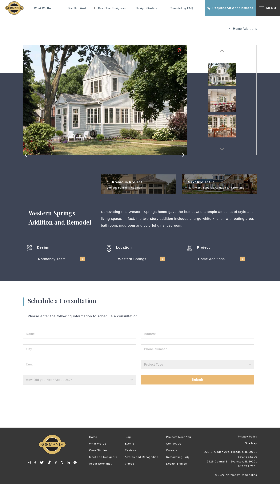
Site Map (251, 443)
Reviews (130, 450)
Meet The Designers (112, 8)
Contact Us (173, 443)
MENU (271, 8)
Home (93, 436)
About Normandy (100, 463)
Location (124, 247)
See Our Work (77, 8)
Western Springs (132, 259)
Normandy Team (52, 259)
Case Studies (98, 450)
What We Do (42, 8)
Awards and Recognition (141, 456)
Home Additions (244, 28)
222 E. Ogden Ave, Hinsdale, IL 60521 (230, 451)
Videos (129, 463)
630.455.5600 (247, 456)
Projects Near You (178, 436)
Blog (128, 436)
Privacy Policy (247, 436)
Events (129, 443)
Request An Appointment (232, 8)
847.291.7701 (247, 466)
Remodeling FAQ (181, 8)
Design (43, 247)
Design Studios (146, 8)
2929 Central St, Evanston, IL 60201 (232, 461)
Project (203, 247)
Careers (171, 450)
